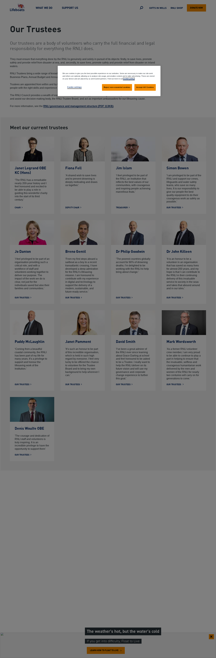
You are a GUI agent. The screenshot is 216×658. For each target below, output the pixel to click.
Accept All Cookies (145, 87)
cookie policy (128, 79)
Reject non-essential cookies (117, 87)
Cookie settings (74, 87)
